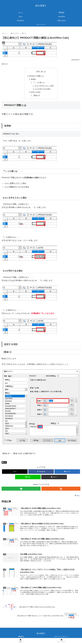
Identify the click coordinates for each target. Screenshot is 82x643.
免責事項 (21, 636)
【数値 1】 (36, 95)
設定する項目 (35, 92)
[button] (54, 477)
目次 (38, 72)
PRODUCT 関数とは (36, 76)
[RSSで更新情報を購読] (60, 489)
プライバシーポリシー (61, 636)
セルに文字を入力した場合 (44, 86)
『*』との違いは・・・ (41, 82)
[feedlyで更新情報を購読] (21, 489)
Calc (5, 462)
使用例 (33, 79)
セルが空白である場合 (43, 89)
